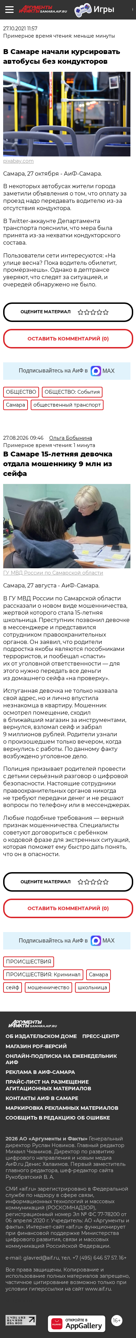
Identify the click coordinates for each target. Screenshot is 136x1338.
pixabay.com (18, 161)
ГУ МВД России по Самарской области (53, 573)
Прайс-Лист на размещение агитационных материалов (48, 1085)
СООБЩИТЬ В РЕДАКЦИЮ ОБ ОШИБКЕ (58, 1118)
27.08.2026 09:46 (23, 438)
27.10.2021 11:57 (20, 28)
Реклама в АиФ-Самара (40, 1072)
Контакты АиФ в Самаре (42, 1098)
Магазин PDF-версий (36, 1046)
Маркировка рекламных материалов (62, 1108)
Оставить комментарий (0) (68, 339)
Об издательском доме (41, 1036)
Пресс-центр (100, 1036)
